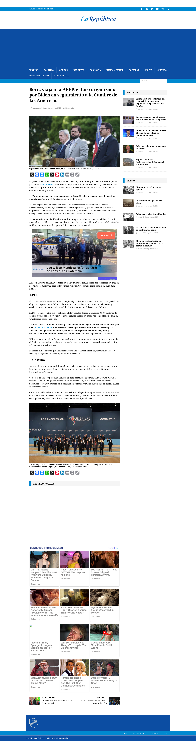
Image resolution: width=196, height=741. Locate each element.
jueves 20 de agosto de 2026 (148, 217)
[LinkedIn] (152, 9)
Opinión (63, 70)
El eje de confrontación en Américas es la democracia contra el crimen (149, 243)
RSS (165, 733)
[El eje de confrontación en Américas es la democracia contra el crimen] (128, 244)
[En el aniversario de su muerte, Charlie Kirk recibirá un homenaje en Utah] (128, 133)
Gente (148, 70)
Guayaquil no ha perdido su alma (149, 201)
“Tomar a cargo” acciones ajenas (148, 188)
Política (49, 70)
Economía (95, 70)
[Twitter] (147, 9)
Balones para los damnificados (151, 214)
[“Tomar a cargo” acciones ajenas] (128, 190)
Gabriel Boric (46, 184)
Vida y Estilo (61, 76)
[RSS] (167, 9)
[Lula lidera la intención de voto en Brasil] (128, 149)
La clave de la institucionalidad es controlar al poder (151, 228)
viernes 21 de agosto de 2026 (148, 109)
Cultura (162, 70)
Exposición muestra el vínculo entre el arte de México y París (151, 118)
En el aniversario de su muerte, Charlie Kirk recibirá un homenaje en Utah (151, 132)
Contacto (155, 733)
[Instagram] (162, 9)
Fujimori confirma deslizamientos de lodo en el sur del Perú (150, 162)
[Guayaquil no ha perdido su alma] (128, 203)
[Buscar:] (153, 81)
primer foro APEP (43, 327)
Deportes (78, 70)
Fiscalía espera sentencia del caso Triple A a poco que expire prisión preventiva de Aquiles (150, 102)
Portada (33, 70)
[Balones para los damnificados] (128, 217)
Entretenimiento (39, 76)
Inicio (124, 733)
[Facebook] (141, 9)
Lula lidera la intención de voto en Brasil (151, 147)
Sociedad (134, 70)
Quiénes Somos (139, 733)
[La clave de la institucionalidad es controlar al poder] (128, 230)
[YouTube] (157, 9)
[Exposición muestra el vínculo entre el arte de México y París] (128, 120)
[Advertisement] (98, 47)
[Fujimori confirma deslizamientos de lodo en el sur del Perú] (128, 162)
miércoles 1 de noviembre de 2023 (47, 108)
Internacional (114, 70)
